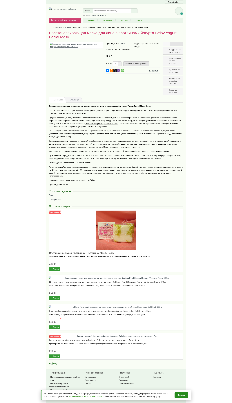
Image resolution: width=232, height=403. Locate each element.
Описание (58, 100)
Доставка (124, 20)
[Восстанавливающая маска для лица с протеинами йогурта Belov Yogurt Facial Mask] (76, 45)
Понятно (181, 395)
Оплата (139, 20)
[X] (115, 70)
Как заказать (108, 20)
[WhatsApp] (122, 70)
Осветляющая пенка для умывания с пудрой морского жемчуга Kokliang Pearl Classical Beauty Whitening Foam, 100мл (108, 282)
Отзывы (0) (74, 100)
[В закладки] (173, 44)
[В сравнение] (179, 44)
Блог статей (124, 377)
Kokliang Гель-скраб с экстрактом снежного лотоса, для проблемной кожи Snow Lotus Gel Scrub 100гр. (100, 311)
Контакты (157, 377)
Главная (91, 20)
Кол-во (109, 63)
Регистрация (90, 380)
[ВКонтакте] (107, 70)
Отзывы (88, 383)
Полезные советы (126, 383)
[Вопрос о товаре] (166, 44)
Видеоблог (123, 380)
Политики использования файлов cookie (86, 396)
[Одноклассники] (111, 70)
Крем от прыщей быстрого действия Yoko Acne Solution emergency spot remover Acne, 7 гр (94, 340)
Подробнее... (57, 199)
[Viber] (118, 70)
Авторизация (90, 377)
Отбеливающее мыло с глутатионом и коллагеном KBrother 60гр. (81, 253)
